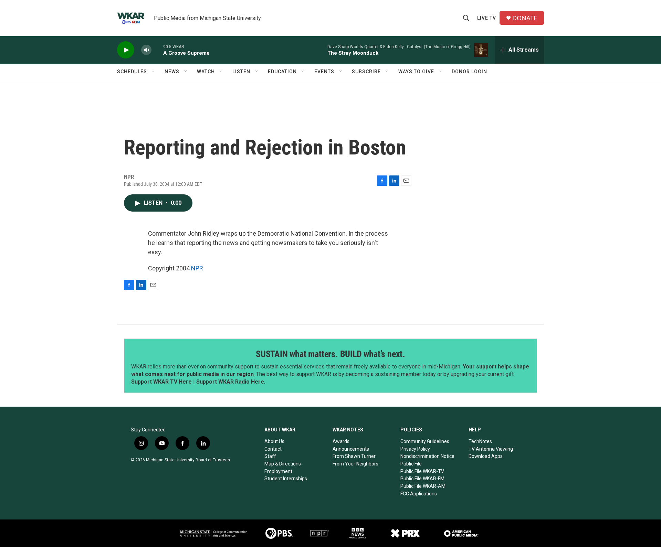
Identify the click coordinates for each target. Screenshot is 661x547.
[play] (125, 50)
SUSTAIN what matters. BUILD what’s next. (330, 354)
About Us (274, 441)
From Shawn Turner (354, 456)
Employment (278, 471)
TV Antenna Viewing (491, 449)
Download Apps (486, 456)
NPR (197, 268)
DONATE (524, 18)
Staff (270, 456)
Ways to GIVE (416, 71)
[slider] (157, 49)
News (172, 71)
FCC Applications (418, 493)
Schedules (132, 71)
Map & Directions (282, 463)
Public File (411, 463)
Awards (341, 441)
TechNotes (480, 441)
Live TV (486, 18)
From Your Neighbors (355, 463)
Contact (273, 449)
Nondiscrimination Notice (427, 456)
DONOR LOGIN (469, 71)
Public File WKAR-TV (422, 471)
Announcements (351, 449)
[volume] (146, 50)
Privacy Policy (415, 449)
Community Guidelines (424, 441)
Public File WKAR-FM (422, 478)
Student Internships (285, 478)
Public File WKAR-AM (422, 486)
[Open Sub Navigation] (153, 71)
